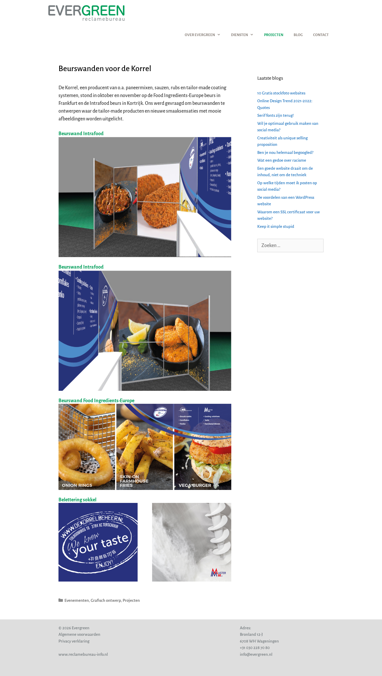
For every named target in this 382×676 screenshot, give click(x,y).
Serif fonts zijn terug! (275, 115)
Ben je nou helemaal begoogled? (285, 152)
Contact (321, 35)
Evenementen (76, 600)
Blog (298, 35)
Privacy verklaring (73, 641)
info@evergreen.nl (256, 654)
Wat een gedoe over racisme (281, 160)
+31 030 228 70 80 (255, 647)
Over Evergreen (200, 35)
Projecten (273, 35)
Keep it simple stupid (275, 226)
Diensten (239, 35)
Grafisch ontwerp (106, 600)
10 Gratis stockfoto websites (281, 93)
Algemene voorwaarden (79, 634)
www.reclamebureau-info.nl (83, 654)
